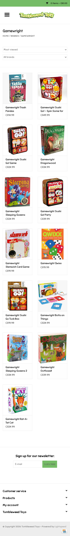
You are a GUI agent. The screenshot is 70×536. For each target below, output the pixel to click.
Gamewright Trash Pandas (16, 109)
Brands (15, 36)
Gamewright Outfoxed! (47, 369)
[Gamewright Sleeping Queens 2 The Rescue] (17, 347)
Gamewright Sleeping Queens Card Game (15, 213)
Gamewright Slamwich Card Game (17, 265)
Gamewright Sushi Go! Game (16, 161)
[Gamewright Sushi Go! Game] (17, 140)
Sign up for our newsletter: (35, 456)
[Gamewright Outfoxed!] (52, 347)
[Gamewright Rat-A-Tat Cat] (17, 399)
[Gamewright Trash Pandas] (17, 88)
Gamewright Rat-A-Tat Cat (17, 421)
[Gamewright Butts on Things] (52, 296)
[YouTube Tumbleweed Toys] (35, 475)
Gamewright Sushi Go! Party (51, 213)
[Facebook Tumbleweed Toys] (29, 475)
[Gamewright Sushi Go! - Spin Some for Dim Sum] (52, 88)
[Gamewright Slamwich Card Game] (17, 244)
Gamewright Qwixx (51, 263)
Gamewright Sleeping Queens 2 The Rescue (16, 369)
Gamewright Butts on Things (52, 317)
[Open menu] (7, 14)
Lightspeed (60, 526)
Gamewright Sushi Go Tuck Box (16, 317)
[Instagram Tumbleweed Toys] (41, 475)
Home (6, 36)
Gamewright (28, 36)
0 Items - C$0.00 (58, 3)
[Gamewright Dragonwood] (52, 140)
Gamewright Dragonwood (48, 161)
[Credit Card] (63, 531)
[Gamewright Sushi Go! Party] (52, 192)
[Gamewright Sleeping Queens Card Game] (17, 192)
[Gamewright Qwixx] (52, 244)
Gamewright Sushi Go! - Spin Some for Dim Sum (52, 109)
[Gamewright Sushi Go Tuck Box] (17, 296)
